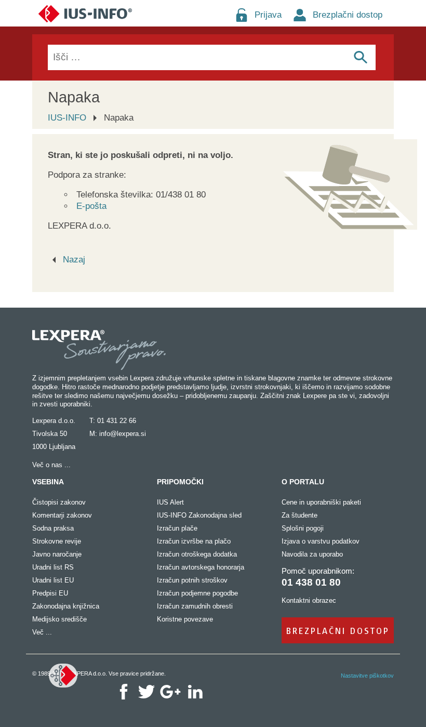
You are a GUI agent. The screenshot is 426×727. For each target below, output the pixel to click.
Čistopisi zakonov (59, 502)
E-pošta (91, 206)
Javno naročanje (57, 554)
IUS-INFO (67, 118)
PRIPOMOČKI (180, 482)
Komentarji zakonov (62, 515)
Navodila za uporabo (312, 554)
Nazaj (74, 260)
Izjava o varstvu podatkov (321, 541)
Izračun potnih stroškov (192, 580)
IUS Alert (170, 502)
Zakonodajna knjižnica (65, 606)
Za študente (299, 515)
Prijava (268, 15)
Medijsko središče (59, 619)
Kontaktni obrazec (309, 600)
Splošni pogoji (303, 528)
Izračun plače (177, 528)
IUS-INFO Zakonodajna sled (199, 515)
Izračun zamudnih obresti (195, 606)
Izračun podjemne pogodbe (197, 593)
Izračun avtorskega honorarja (200, 567)
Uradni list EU (53, 580)
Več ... (42, 632)
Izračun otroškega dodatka (197, 554)
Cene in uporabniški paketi (321, 502)
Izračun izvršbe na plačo (194, 541)
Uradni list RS (53, 567)
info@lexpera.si (122, 434)
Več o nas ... (51, 465)
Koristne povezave (185, 619)
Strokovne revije (56, 541)
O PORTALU (303, 482)
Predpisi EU (50, 593)
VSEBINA (48, 482)
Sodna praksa (53, 528)
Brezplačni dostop (347, 15)
